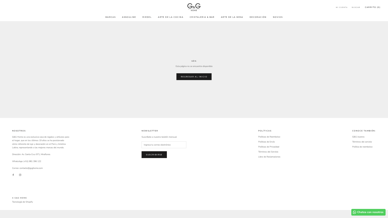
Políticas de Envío (266, 141)
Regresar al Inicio (194, 77)
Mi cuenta (342, 7)
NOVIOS (278, 17)
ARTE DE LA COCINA (170, 17)
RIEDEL (147, 17)
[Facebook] (13, 174)
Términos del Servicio (268, 151)
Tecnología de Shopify (22, 201)
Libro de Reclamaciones (269, 156)
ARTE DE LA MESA (232, 17)
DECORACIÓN (258, 17)
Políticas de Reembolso (269, 136)
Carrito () (372, 7)
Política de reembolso (362, 146)
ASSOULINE (129, 17)
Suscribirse (154, 155)
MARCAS (110, 17)
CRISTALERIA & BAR (202, 17)
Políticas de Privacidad (268, 146)
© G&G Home (19, 198)
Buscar (356, 7)
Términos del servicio (362, 141)
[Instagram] (20, 174)
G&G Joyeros (358, 136)
